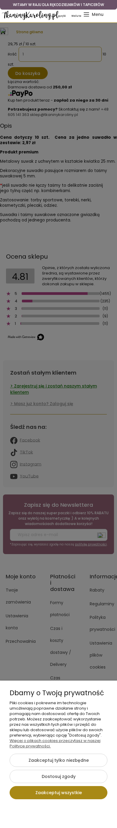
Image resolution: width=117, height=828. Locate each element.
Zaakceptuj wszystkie (58, 793)
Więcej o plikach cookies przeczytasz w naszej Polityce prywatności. (55, 743)
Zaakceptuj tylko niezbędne (58, 760)
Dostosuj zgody (59, 776)
